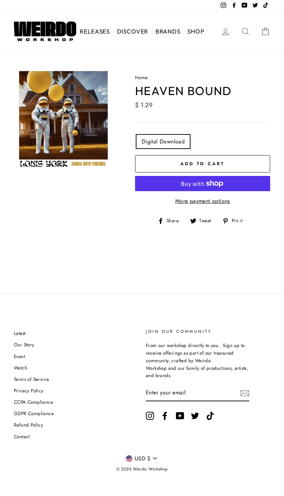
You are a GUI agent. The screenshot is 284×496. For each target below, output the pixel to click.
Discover (133, 31)
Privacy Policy (29, 390)
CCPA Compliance (33, 402)
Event (19, 356)
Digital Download (163, 142)
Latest (19, 333)
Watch (20, 367)
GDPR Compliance (34, 413)
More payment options (202, 201)
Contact (22, 436)
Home (141, 77)
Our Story (24, 344)
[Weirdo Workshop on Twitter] (195, 416)
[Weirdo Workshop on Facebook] (165, 416)
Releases (95, 31)
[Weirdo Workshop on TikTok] (210, 416)
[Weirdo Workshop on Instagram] (150, 416)
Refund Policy (28, 424)
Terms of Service (31, 379)
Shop (195, 31)
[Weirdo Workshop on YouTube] (180, 416)
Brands (168, 31)
